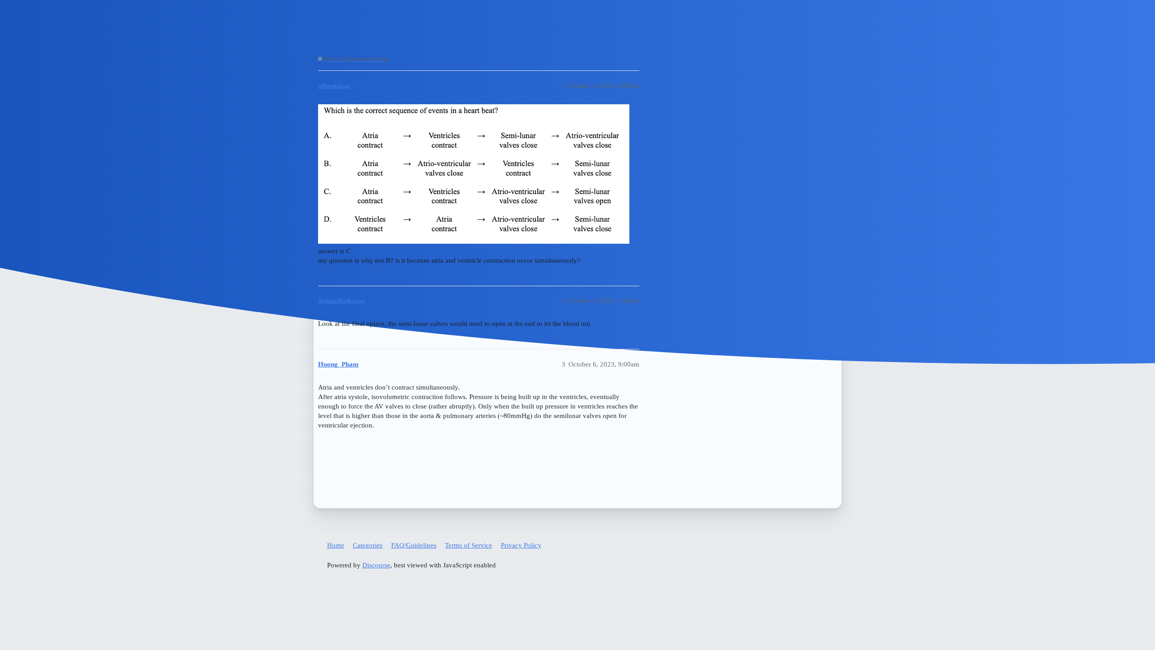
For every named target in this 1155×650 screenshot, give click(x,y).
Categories (368, 545)
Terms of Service (468, 545)
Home (335, 545)
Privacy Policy (521, 545)
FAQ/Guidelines (413, 545)
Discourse (376, 565)
